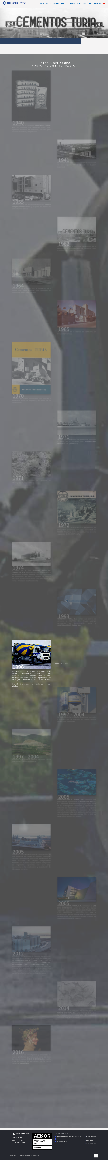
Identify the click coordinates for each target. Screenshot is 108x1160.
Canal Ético (36, 1155)
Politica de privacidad (24, 1155)
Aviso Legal (13, 1155)
